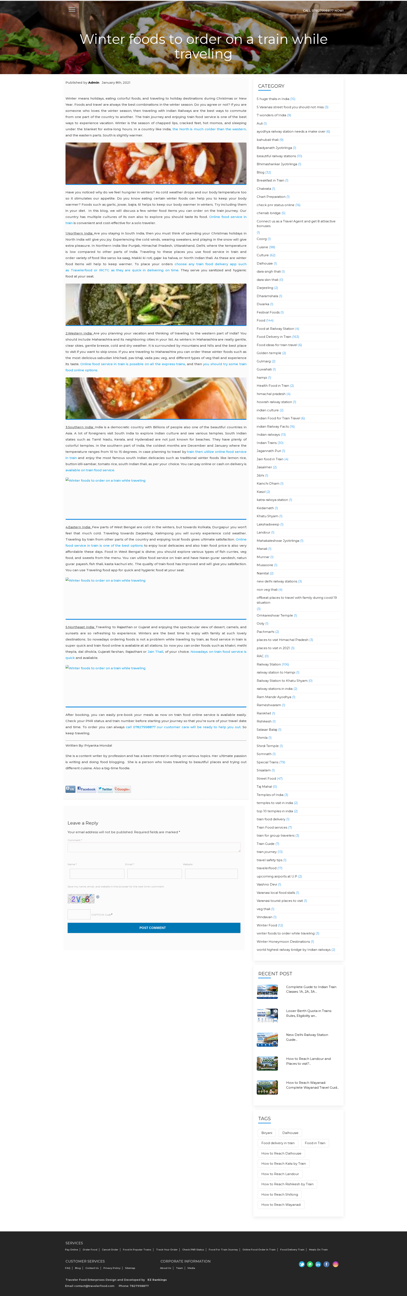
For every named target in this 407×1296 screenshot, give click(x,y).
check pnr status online (275, 205)
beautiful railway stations (276, 156)
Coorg (262, 239)
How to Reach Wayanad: (281, 1205)
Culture (263, 255)
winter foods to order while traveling (286, 933)
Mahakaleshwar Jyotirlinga (278, 541)
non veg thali (267, 590)
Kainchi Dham (268, 483)
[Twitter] (301, 1264)
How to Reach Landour (280, 1174)
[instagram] (335, 1264)
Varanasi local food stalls (276, 893)
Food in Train (315, 1143)
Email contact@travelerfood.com (89, 1286)
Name (72, 864)
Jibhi (260, 475)
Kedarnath (265, 508)
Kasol (261, 492)
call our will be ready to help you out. (184, 727)
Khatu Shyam (267, 516)
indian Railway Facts (273, 426)
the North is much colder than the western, (210, 129)
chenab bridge (269, 213)
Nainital (263, 573)
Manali (262, 549)
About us (165, 1268)
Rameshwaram (269, 705)
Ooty (260, 623)
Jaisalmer (264, 467)
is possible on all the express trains (132, 364)
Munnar (263, 557)
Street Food (266, 778)
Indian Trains (267, 443)
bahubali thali (268, 140)
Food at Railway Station (275, 329)
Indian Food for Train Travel (278, 418)
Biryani (266, 1133)
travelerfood (266, 868)
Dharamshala (267, 296)
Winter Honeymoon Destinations (283, 942)
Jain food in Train (270, 459)
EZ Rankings (157, 1279)
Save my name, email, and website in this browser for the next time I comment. (116, 886)
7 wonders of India (271, 115)
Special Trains (267, 762)
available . (90, 470)
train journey (267, 852)
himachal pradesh (271, 394)
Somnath (264, 754)
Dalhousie (265, 263)
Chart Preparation (271, 197)
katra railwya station (272, 500)
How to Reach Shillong (279, 1194)
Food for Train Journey (223, 1249)
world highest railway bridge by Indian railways (293, 950)
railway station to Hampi (276, 672)
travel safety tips (269, 860)
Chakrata (264, 189)
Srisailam (264, 770)
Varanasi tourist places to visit (280, 901)
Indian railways (268, 434)
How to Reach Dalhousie (281, 1153)
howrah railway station (274, 402)
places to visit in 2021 (273, 648)
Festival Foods (268, 312)
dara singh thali (269, 271)
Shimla (262, 738)
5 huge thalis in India (273, 99)
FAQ (67, 1268)
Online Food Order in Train (259, 1249)
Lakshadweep (268, 524)
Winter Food (267, 925)
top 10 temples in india (275, 811)
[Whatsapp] (309, 1264)
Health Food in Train (273, 386)
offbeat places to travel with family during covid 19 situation (297, 600)
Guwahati (264, 369)
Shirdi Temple (268, 746)
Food (261, 320)
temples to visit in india (275, 803)
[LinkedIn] (318, 1264)
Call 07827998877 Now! (323, 10)
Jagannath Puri (269, 451)
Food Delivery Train (292, 1249)
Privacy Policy (111, 1268)
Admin (93, 82)
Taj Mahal (264, 787)
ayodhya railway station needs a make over (291, 131)
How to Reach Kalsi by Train (283, 1164)
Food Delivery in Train (274, 337)
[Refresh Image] (98, 896)
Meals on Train (318, 1249)
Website (187, 864)
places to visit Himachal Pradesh (282, 640)
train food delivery (271, 819)
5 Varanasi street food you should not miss (290, 107)
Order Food (90, 1249)
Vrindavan (264, 917)
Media (191, 1268)
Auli (260, 123)
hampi (262, 378)
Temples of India (270, 795)
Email (129, 864)
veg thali (263, 909)
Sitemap (130, 1268)
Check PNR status (193, 1249)
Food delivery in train (278, 1143)
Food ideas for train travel (277, 345)
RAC (260, 656)
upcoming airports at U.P (277, 876)
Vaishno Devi (267, 884)
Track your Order (167, 1249)
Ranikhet (264, 713)
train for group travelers (275, 835)
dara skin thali (267, 280)
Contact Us (92, 1268)
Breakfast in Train (270, 180)
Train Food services (272, 827)
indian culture (268, 410)
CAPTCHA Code (101, 914)
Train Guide (266, 844)
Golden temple (269, 353)
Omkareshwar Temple (275, 615)
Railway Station (269, 664)
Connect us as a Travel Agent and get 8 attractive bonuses (296, 223)
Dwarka (263, 304)
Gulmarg (264, 361)
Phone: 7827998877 (134, 1286)
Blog (260, 172)
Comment (75, 840)
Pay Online (71, 1249)
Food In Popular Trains (137, 1249)
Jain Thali (155, 652)
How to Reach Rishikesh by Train (287, 1184)
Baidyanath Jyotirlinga (274, 148)
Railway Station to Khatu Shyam (282, 681)
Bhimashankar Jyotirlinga (277, 164)
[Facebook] (327, 1264)
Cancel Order (110, 1249)
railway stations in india (275, 689)
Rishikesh (264, 721)
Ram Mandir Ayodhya (274, 697)
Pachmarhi (265, 632)
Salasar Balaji (267, 730)
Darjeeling (265, 288)
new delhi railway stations (277, 581)
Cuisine (262, 247)
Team (179, 1268)
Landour (263, 532)
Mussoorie (265, 565)
